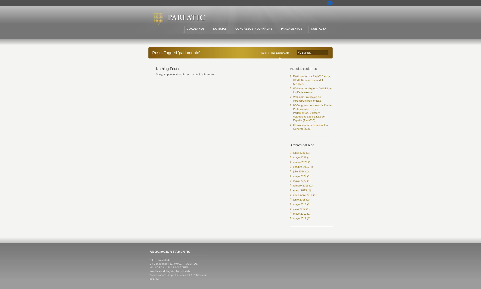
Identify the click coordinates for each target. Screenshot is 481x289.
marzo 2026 (300, 162)
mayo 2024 (299, 176)
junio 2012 (299, 208)
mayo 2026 (299, 157)
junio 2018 (299, 199)
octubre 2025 (301, 166)
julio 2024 (299, 171)
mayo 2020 (299, 180)
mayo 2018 (299, 204)
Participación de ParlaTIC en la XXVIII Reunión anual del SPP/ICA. (311, 80)
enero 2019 (300, 190)
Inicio (263, 53)
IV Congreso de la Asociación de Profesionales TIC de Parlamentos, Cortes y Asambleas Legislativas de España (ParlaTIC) (312, 113)
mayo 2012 (299, 213)
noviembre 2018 (302, 194)
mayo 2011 (299, 218)
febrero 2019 (301, 185)
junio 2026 (299, 152)
